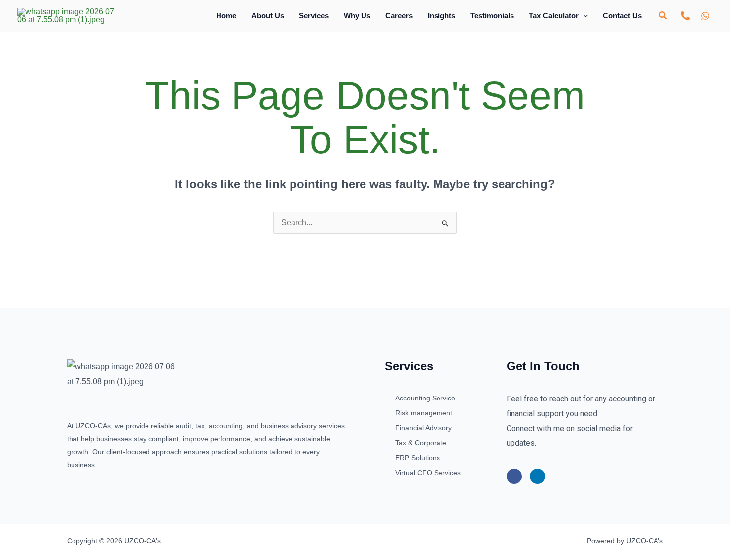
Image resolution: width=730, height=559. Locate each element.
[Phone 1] (685, 15)
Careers (399, 15)
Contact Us (622, 15)
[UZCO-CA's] (65, 15)
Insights (441, 15)
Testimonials (492, 15)
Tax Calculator (554, 15)
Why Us (357, 15)
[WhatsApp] (705, 15)
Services (314, 15)
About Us (267, 15)
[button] (583, 15)
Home (226, 15)
